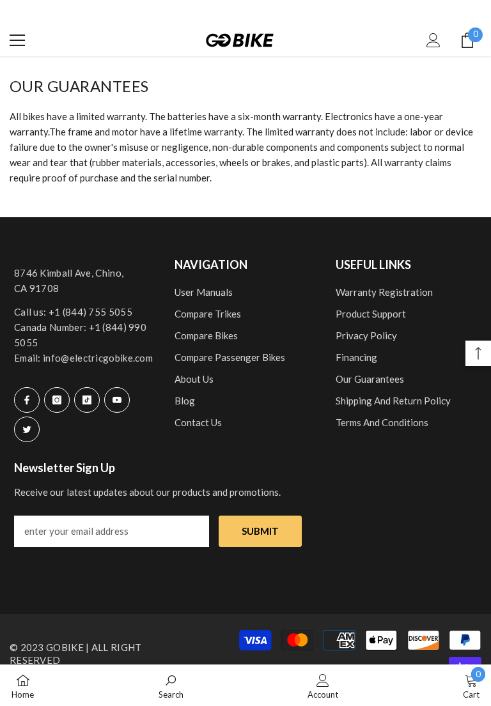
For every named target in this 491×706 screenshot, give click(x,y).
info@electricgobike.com (98, 358)
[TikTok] (87, 400)
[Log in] (433, 40)
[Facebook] (27, 400)
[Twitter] (27, 429)
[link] (171, 685)
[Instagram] (57, 400)
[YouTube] (117, 400)
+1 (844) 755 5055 (90, 312)
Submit (260, 531)
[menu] (17, 40)
